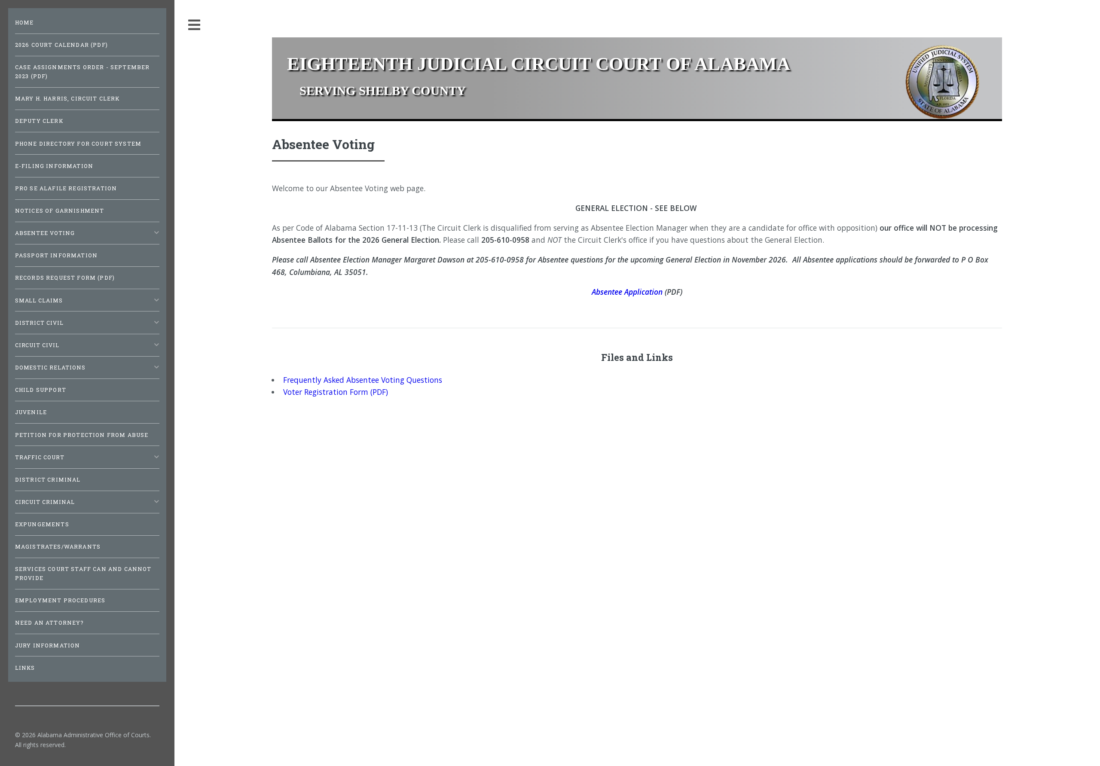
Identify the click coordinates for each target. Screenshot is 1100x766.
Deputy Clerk (39, 120)
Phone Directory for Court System (78, 143)
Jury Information (47, 645)
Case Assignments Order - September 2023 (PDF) (82, 71)
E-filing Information (54, 165)
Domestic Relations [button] (50, 367)
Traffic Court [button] (39, 457)
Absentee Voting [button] (45, 232)
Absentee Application (627, 292)
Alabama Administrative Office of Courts (93, 735)
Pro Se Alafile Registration (66, 188)
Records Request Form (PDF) (65, 277)
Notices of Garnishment (59, 210)
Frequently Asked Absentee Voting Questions (362, 380)
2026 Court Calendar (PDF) (61, 44)
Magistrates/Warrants (58, 546)
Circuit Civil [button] (37, 345)
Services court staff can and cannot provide (83, 573)
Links (25, 667)
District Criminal (48, 479)
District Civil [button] (39, 322)
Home (24, 22)
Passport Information (56, 255)
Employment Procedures (60, 600)
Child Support (40, 389)
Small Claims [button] (39, 300)
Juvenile (31, 412)
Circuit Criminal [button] (45, 501)
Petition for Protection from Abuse (82, 434)
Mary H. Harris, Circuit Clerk (67, 98)
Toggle (194, 25)
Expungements (42, 524)
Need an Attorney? (49, 622)
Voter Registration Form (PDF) (335, 392)
